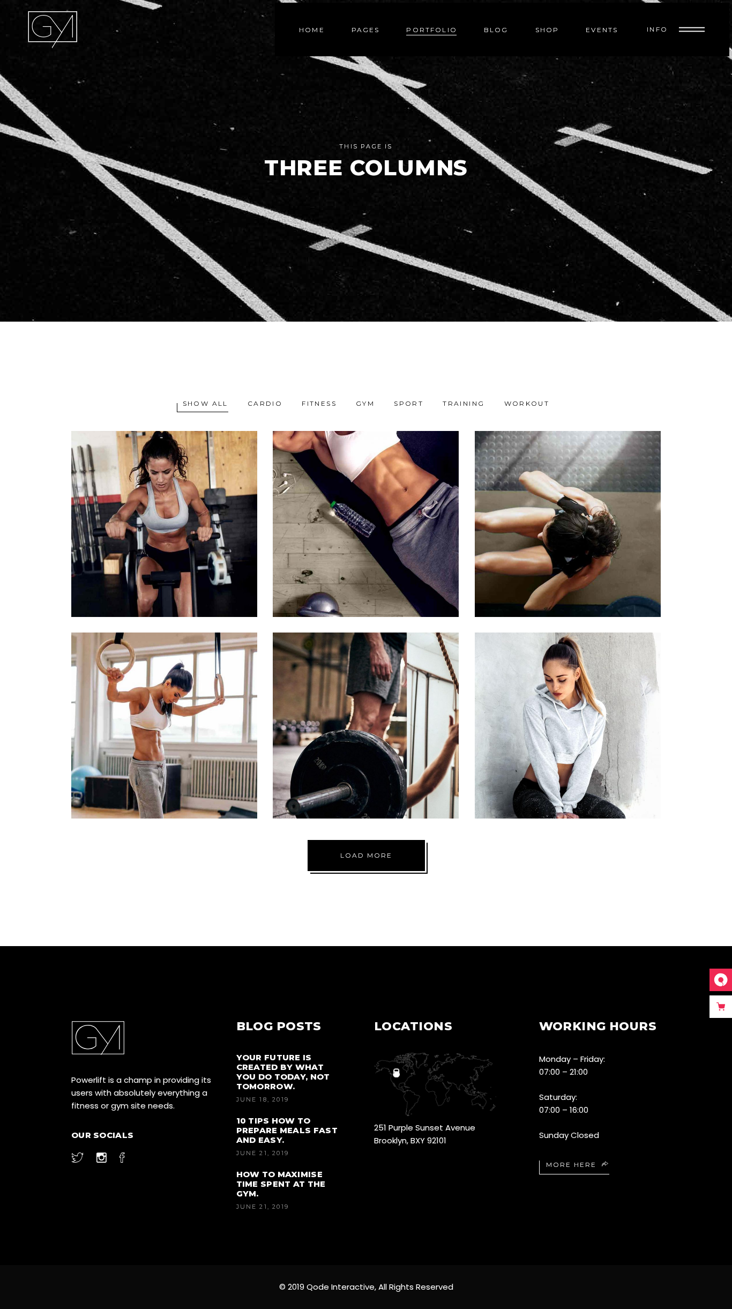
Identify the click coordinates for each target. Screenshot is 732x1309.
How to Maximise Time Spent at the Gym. (281, 1184)
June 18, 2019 (262, 1099)
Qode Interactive (341, 1286)
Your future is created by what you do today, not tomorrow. (283, 1071)
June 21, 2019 (262, 1153)
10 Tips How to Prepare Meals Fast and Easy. (287, 1130)
